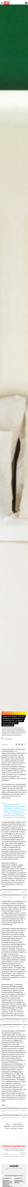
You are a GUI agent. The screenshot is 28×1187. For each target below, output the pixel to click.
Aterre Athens (14, 1128)
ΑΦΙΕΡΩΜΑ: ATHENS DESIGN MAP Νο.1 (13, 713)
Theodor (7, 1128)
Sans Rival (20, 1128)
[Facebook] (16, 744)
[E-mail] (22, 744)
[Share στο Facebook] (23, 892)
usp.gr (3, 1105)
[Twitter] (19, 744)
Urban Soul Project (9, 822)
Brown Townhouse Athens (18, 1126)
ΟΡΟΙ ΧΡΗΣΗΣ (6, 1156)
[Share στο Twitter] (26, 892)
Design (7, 1124)
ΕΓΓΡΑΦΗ (23, 1153)
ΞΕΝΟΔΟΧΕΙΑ (7, 1126)
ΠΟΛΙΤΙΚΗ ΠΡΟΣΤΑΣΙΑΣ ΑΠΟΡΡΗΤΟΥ (17, 1156)
